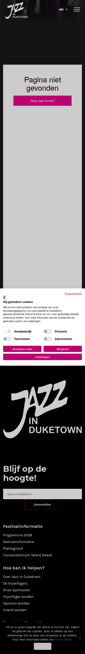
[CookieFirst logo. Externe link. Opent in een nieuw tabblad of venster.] (4, 297)
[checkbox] (7, 331)
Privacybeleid (73, 293)
